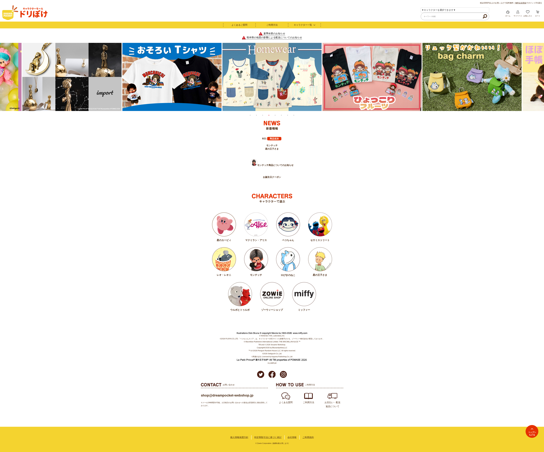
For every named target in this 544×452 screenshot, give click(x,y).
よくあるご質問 (239, 25)
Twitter (260, 374)
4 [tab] (268, 115)
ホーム (507, 16)
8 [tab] (293, 115)
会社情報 (292, 437)
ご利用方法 (272, 25)
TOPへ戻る (532, 431)
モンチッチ (272, 145)
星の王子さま (272, 149)
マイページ (518, 16)
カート (537, 16)
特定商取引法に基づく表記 (267, 437)
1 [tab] (250, 115)
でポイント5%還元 (528, 3)
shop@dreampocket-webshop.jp (227, 395)
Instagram (283, 374)
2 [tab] (256, 115)
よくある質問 (286, 402)
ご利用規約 (308, 437)
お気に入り (527, 16)
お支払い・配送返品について (332, 404)
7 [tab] (287, 115)
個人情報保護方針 (239, 437)
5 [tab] (275, 115)
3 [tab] (262, 115)
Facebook (272, 374)
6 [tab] (281, 115)
